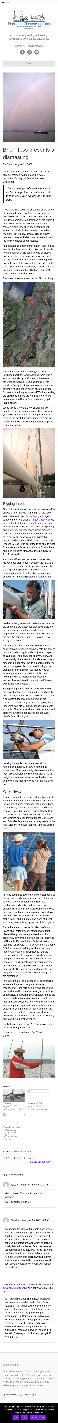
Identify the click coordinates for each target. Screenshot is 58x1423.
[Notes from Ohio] (38, 1095)
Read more (38, 1417)
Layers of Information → (42, 1161)
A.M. (13, 1185)
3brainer (15, 1220)
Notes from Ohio (35, 1103)
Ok (16, 1417)
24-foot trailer (18, 951)
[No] (54, 1412)
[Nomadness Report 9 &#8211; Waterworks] (14, 1119)
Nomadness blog (23, 1151)
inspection (13, 530)
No (24, 1417)
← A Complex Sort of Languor (18, 1158)
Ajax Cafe (32, 547)
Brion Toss (31, 516)
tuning (50, 526)
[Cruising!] (14, 1095)
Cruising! (7, 1103)
